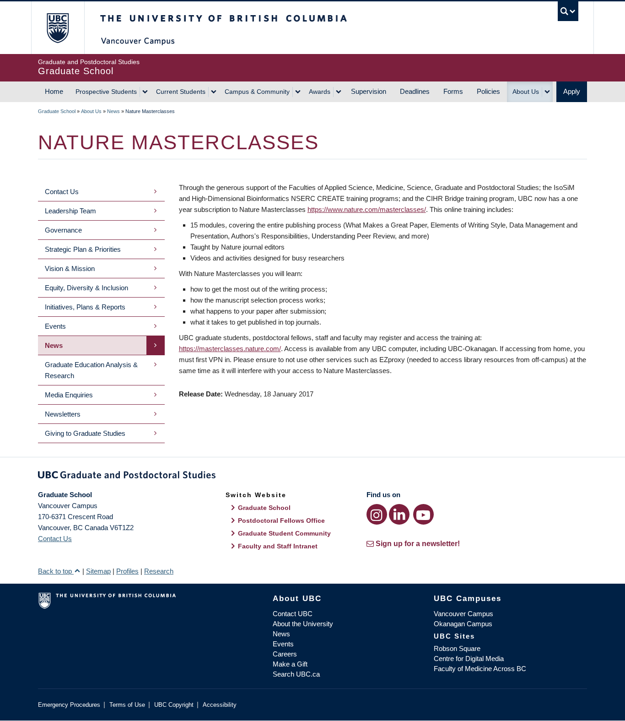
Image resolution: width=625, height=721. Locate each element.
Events (55, 326)
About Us (525, 91)
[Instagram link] (376, 514)
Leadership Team (70, 211)
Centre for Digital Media (469, 658)
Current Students (180, 91)
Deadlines (415, 91)
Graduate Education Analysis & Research (91, 370)
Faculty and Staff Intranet (278, 546)
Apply (571, 91)
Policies (488, 91)
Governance (63, 230)
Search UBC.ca (296, 674)
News (113, 111)
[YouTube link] (423, 514)
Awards (319, 91)
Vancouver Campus (463, 614)
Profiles (127, 571)
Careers (285, 654)
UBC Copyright (174, 704)
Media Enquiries (69, 395)
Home (54, 91)
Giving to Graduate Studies (85, 433)
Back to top (56, 571)
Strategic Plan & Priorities (83, 249)
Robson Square (457, 648)
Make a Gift (290, 664)
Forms (453, 91)
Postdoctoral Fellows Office (281, 520)
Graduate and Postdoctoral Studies (312, 476)
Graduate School (56, 111)
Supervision (368, 91)
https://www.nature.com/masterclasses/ (366, 209)
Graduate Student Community (284, 533)
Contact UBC (292, 614)
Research (158, 571)
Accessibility (220, 704)
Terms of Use (127, 704)
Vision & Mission (70, 268)
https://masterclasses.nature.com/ (230, 348)
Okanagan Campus (463, 624)
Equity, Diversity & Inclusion (86, 288)
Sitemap (98, 571)
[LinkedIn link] (399, 514)
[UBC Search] (568, 11)
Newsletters (63, 414)
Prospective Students (106, 91)
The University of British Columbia (57, 27)
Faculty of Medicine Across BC (480, 668)
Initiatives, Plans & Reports (85, 307)
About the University (303, 624)
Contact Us (62, 191)
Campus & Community (257, 91)
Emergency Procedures (69, 704)
